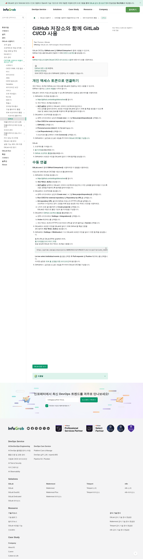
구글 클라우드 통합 (13, 109)
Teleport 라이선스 (93, 492)
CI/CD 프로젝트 (69, 53)
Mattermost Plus (52, 492)
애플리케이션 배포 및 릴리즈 (13, 126)
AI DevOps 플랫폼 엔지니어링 (19, 450)
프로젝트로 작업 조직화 (12, 48)
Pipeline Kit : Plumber (42, 459)
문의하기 (133, 10)
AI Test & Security (14, 463)
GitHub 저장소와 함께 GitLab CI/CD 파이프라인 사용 (52, 60)
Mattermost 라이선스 (54, 496)
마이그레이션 (13, 467)
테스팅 (8, 97)
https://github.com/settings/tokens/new (51, 99)
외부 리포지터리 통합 (14, 112)
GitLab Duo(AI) (13, 492)
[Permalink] (81, 80)
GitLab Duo (6, 151)
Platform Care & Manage (43, 450)
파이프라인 (10, 75)
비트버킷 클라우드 (15, 116)
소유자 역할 (49, 88)
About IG (11, 547)
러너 (7, 71)
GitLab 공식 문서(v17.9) (98, 3)
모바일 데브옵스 (12, 106)
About (4, 165)
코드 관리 (7, 57)
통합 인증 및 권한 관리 (16, 455)
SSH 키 (9, 100)
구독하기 (5, 31)
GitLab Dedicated (14, 496)
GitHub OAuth (40, 71)
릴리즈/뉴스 (12, 521)
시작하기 (9, 65)
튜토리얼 (5, 27)
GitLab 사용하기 (8, 41)
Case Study (14, 537)
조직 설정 (7, 45)
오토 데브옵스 (11, 94)
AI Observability (14, 471)
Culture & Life (13, 556)
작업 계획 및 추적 (10, 51)
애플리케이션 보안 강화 (12, 122)
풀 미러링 (38, 150)
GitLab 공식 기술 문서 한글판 (120, 517)
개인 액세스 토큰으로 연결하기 (122, 28)
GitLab (10, 488)
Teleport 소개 (91, 488)
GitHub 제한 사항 (41, 68)
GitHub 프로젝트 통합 (43, 153)
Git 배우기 (7, 54)
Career (10, 551)
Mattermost (50, 488)
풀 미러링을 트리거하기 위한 (45, 241)
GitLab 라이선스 (14, 501)
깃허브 (10, 119)
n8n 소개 (128, 488)
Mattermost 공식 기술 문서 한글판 (122, 521)
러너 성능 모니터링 (11, 138)
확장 (3, 154)
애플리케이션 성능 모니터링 (12, 134)
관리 (3, 38)
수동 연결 (115, 30)
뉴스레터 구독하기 (89, 400)
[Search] (22, 17)
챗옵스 (8, 103)
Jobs (8, 78)
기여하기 (5, 158)
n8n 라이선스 (130, 492)
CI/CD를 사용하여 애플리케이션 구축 (13, 61)
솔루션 (4, 161)
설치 (3, 34)
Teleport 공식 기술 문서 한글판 (121, 526)
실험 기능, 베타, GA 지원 (13, 144)
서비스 (8, 90)
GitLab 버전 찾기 (10, 147)
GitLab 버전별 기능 (15, 526)
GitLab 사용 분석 (10, 141)
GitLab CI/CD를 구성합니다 (79, 138)
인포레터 (11, 530)
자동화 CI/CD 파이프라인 (17, 459)
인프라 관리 (8, 130)
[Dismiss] (140, 2)
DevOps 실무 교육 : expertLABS (46, 455)
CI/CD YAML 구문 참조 (14, 68)
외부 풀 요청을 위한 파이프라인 (57, 261)
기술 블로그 (12, 517)
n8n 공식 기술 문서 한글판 (119, 530)
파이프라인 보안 (12, 87)
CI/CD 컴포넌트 (12, 81)
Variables (9, 84)
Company (12, 543)
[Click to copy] (106, 248)
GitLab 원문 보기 (40, 366)
